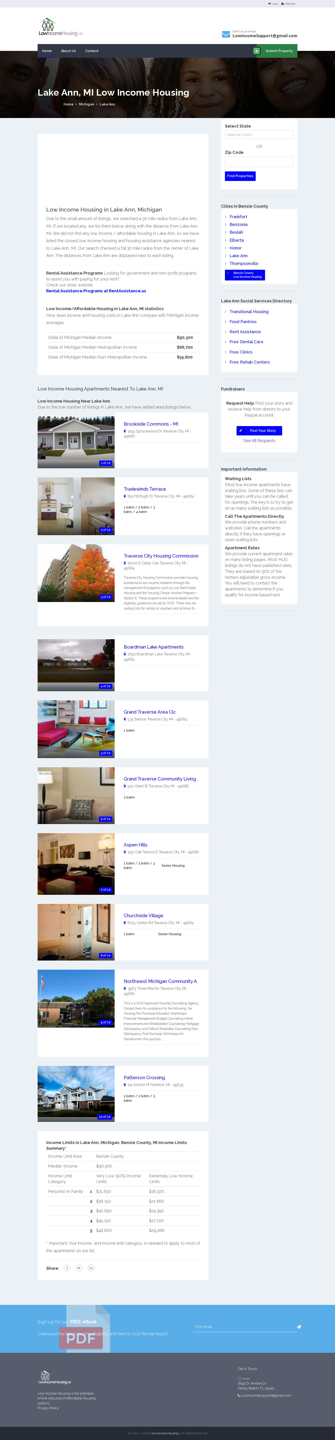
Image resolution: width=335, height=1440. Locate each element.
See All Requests (259, 440)
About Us (68, 51)
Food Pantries (243, 321)
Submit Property (279, 51)
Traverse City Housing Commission (161, 556)
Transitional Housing (249, 311)
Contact (92, 51)
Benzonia (238, 224)
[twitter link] (79, 1268)
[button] (299, 1327)
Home (47, 51)
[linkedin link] (91, 1268)
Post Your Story (263, 431)
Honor (235, 248)
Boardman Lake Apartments (154, 647)
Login (275, 3)
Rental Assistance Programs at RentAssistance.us (96, 290)
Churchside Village (143, 915)
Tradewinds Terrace (145, 489)
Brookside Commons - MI (151, 424)
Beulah (236, 232)
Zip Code (234, 152)
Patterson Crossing (144, 1077)
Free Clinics (241, 352)
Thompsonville (243, 263)
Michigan (86, 104)
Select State (238, 126)
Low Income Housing (164, 1433)
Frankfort (238, 216)
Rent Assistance (245, 331)
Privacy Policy (48, 1408)
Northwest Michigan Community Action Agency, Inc (178, 981)
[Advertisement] (123, 175)
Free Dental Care (246, 341)
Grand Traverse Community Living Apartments (173, 779)
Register (290, 3)
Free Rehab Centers (249, 362)
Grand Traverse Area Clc (150, 712)
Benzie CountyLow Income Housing (248, 274)
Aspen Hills (135, 845)
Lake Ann (107, 104)
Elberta (236, 240)
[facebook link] (67, 1268)
